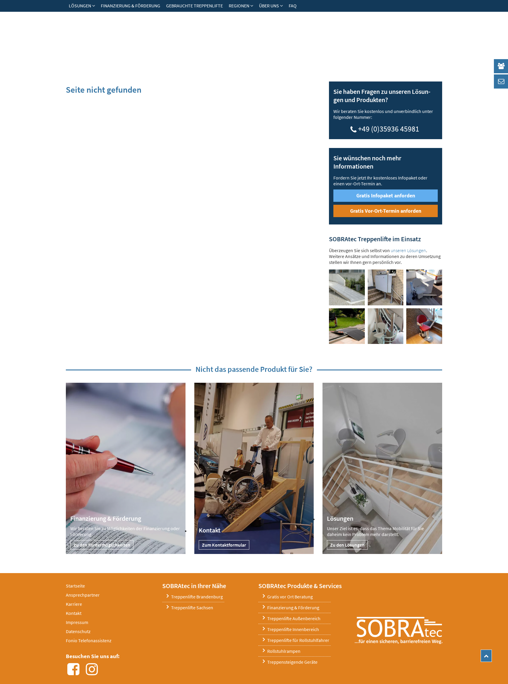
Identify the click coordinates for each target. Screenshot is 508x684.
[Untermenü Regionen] (253, 5)
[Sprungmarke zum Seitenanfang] (486, 656)
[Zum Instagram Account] (93, 672)
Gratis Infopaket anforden (385, 195)
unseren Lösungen (408, 250)
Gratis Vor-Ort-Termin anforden (385, 210)
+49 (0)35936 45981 (388, 128)
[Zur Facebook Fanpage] (75, 672)
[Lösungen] (95, 5)
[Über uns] (283, 5)
